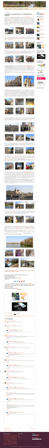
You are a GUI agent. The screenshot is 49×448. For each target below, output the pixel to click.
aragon (4, 436)
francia (6, 439)
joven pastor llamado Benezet (27, 172)
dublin (5, 438)
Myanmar (6, 435)
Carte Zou (10, 20)
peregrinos (13, 441)
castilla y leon (5, 437)
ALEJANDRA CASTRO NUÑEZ (11, 341)
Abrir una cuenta (19, 301)
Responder (8, 332)
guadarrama (15, 439)
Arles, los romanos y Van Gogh (14, 271)
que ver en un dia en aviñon (17, 316)
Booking (31, 284)
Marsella (6, 271)
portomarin (8, 442)
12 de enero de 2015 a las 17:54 (11, 382)
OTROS (9, 435)
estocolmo (5, 439)
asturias (8, 436)
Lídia (7, 382)
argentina (6, 436)
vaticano (7, 444)
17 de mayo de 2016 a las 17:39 (12, 392)
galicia (8, 439)
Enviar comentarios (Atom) (10, 430)
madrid (9, 440)
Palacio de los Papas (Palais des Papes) (27, 65)
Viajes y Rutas (8, 346)
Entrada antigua (32, 428)
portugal (11, 442)
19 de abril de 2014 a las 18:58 (11, 335)
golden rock (10, 439)
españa (13, 438)
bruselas (14, 436)
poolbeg (6, 442)
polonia (4, 442)
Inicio (20, 428)
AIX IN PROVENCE (31, 270)
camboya (16, 436)
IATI (17, 285)
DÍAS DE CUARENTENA (41, 26)
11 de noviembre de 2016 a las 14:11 (21, 412)
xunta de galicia (9, 444)
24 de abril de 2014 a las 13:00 (13, 346)
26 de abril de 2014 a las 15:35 (12, 359)
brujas (12, 436)
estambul (16, 438)
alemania (16, 435)
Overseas (7, 359)
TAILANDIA (13, 435)
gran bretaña (13, 439)
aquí (16, 288)
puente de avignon (12, 316)
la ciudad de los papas (29, 66)
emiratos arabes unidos (9, 438)
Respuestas (8, 328)
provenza (8, 316)
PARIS (10, 435)
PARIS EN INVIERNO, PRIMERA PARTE (42, 37)
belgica (10, 436)
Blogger (38, 446)
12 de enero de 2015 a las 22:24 (20, 387)
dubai (4, 438)
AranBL (7, 335)
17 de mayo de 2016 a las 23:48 (20, 398)
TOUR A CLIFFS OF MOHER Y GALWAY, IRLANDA (42, 34)
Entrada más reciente (7, 428)
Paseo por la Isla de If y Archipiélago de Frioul (20, 270)
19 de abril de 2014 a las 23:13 (20, 341)
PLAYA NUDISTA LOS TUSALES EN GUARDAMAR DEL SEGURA (42, 19)
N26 (9, 285)
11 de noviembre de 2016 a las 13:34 (13, 404)
